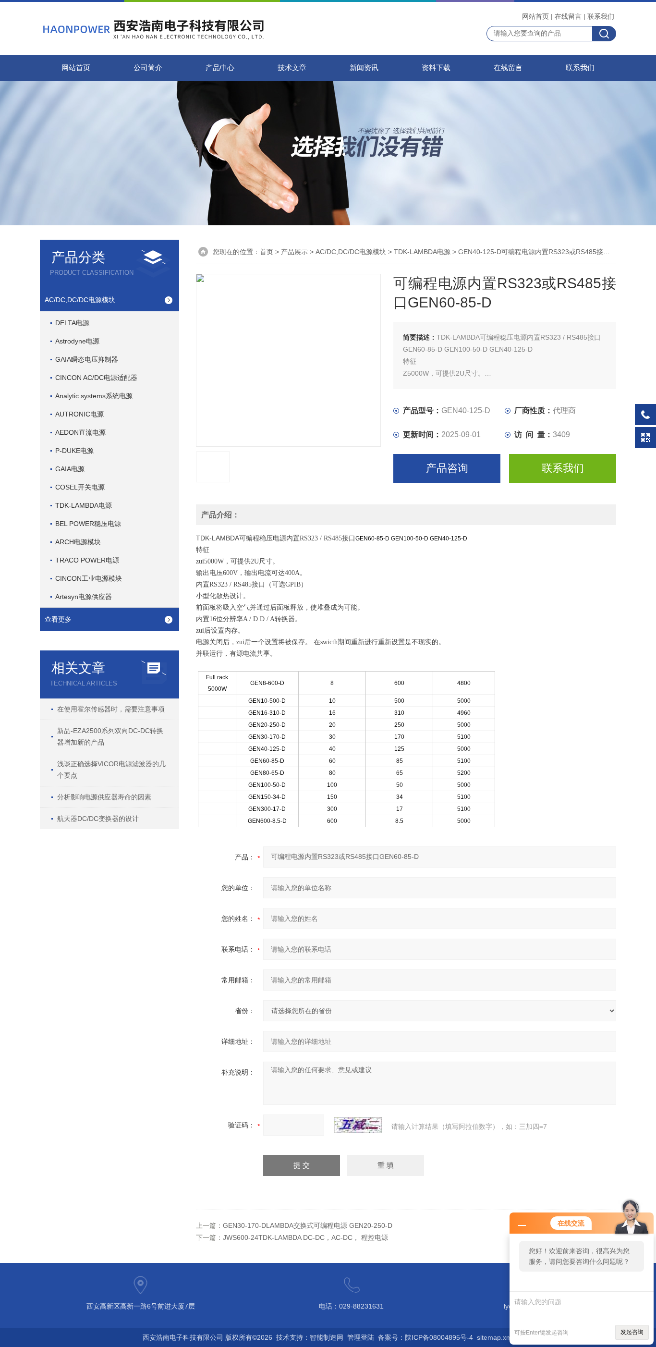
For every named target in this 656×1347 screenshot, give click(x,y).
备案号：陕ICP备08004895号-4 (425, 1337)
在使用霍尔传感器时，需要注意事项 (111, 709)
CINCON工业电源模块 (88, 578)
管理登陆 (360, 1337)
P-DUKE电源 (74, 450)
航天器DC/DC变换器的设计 (98, 818)
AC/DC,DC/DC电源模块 (80, 300)
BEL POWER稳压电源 (88, 523)
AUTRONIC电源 (79, 414)
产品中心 (220, 68)
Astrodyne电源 (77, 341)
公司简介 (148, 68)
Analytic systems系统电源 (94, 396)
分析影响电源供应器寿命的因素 (104, 797)
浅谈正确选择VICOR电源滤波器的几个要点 (111, 769)
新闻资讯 (364, 68)
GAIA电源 (70, 469)
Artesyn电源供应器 (83, 596)
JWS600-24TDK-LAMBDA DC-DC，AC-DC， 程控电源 (305, 1237)
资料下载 (436, 68)
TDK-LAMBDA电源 (83, 505)
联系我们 (600, 16)
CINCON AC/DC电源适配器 (96, 377)
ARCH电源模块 (78, 542)
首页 (266, 252)
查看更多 (58, 619)
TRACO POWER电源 (87, 560)
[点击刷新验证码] (358, 1125)
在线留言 (568, 16)
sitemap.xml (495, 1337)
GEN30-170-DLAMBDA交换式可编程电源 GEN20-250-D (307, 1225)
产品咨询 (447, 468)
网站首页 (535, 16)
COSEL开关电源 (80, 487)
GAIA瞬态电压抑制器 (86, 359)
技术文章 (292, 68)
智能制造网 (326, 1337)
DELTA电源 (72, 323)
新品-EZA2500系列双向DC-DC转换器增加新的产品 (110, 736)
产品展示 (294, 252)
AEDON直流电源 (80, 432)
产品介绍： (220, 515)
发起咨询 (632, 1332)
